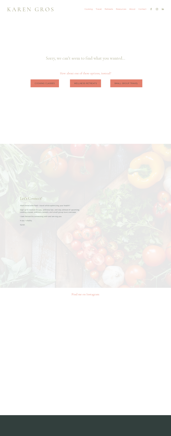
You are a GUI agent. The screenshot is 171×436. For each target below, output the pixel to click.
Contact (142, 9)
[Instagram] (157, 9)
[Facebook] (151, 9)
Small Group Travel (126, 83)
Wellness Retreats (85, 83)
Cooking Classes (45, 83)
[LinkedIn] (162, 9)
